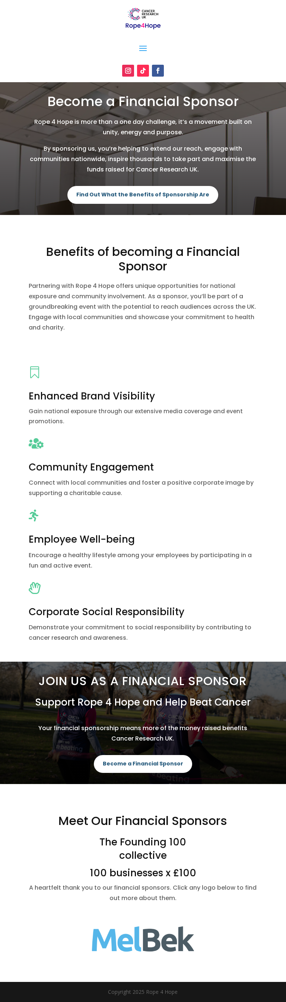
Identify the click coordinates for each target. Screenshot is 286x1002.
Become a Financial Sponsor (143, 763)
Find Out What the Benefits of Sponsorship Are (142, 194)
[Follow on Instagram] (128, 71)
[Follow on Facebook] (158, 71)
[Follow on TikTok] (143, 71)
